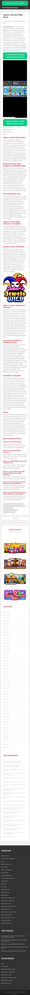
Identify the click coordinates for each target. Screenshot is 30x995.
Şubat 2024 (6, 696)
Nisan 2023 (6, 724)
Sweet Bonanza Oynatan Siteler (8, 912)
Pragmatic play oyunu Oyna (9, 512)
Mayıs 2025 (6, 654)
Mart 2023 (5, 727)
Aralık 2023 (6, 702)
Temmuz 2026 (6, 615)
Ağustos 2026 (6, 612)
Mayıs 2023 (6, 722)
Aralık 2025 (6, 635)
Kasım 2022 (6, 739)
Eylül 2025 (5, 643)
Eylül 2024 (5, 677)
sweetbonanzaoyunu (6, 983)
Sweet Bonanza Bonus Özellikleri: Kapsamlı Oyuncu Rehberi (13, 821)
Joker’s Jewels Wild (7, 504)
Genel (4, 23)
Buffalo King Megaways (6, 870)
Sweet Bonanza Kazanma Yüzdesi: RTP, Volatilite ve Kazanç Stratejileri (12, 829)
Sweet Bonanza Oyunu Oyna (8, 917)
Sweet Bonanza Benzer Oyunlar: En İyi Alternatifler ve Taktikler (12, 816)
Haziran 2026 (6, 618)
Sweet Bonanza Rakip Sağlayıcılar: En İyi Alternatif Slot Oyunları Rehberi (13, 766)
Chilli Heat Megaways (6, 875)
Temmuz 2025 (6, 649)
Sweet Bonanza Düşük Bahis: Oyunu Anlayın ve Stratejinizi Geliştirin (14, 789)
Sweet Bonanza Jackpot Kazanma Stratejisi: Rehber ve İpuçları (13, 793)
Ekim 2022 (5, 741)
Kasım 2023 (6, 705)
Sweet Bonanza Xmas (6, 923)
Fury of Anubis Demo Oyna (9, 836)
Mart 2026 (5, 626)
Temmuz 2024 (6, 682)
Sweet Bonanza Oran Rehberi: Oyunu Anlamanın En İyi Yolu (12, 812)
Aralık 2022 (6, 736)
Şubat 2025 (6, 663)
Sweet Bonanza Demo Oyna (7, 900)
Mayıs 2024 (6, 688)
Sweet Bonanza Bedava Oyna (8, 898)
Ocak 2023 (5, 733)
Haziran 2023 (6, 719)
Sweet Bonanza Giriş (6, 903)
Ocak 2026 (5, 632)
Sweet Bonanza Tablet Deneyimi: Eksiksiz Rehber (13, 770)
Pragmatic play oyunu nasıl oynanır (10, 510)
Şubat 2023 (6, 730)
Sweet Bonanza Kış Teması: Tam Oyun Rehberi (14, 781)
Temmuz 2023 (6, 716)
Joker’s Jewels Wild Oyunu (8, 506)
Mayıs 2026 (6, 621)
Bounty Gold (4, 867)
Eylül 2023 (5, 710)
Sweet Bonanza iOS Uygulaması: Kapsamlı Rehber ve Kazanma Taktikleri (13, 808)
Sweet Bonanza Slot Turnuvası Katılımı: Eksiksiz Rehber (14, 797)
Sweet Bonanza (5, 895)
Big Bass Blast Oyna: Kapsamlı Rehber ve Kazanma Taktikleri (13, 833)
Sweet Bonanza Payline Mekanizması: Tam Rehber (13, 778)
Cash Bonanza (4, 872)
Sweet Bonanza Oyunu (10, 7)
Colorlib (9, 992)
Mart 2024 (5, 694)
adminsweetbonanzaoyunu (19, 21)
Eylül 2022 (5, 744)
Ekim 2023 (5, 708)
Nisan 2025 (6, 657)
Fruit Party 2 (4, 886)
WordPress (23, 992)
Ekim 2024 (5, 674)
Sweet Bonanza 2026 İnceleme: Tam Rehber (14, 805)
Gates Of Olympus (5, 889)
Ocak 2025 (5, 666)
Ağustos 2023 (6, 713)
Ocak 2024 (5, 699)
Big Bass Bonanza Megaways (8, 858)
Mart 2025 (5, 660)
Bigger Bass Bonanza (6, 864)
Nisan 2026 (6, 623)
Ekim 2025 (5, 640)
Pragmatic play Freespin (20, 506)
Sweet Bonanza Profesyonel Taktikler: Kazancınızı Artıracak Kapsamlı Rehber (12, 762)
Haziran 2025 (6, 651)
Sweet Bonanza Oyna (6, 909)
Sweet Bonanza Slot (6, 920)
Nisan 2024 (6, 691)
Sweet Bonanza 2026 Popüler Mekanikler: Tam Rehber (14, 785)
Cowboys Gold (4, 881)
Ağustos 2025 (6, 646)
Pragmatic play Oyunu (7, 508)
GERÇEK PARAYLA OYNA (15, 3)
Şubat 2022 (6, 747)
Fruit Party (3, 884)
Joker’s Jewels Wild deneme (17, 504)
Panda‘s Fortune (5, 892)
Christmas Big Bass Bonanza (8, 878)
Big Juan (3, 861)
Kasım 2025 (6, 637)
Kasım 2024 (6, 671)
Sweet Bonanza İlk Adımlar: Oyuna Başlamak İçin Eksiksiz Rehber (14, 774)
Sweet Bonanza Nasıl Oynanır (8, 906)
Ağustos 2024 (6, 680)
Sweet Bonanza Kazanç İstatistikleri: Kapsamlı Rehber (14, 801)
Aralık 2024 (6, 668)
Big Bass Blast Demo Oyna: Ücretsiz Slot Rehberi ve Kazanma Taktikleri (13, 825)
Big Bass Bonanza (5, 855)
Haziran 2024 (6, 685)
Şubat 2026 (6, 629)
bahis (24, 44)
